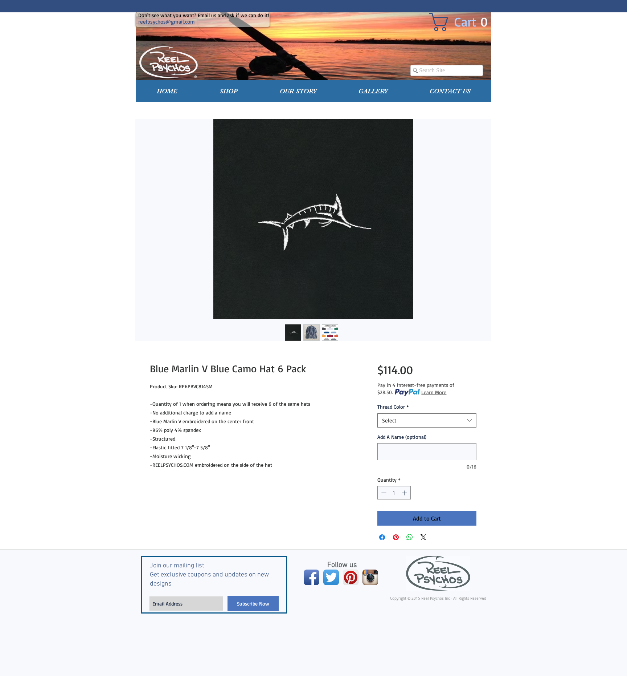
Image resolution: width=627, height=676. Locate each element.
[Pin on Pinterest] (396, 537)
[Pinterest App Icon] (350, 577)
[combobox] (426, 420)
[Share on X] (423, 537)
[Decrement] (383, 492)
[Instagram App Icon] (370, 577)
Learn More (433, 392)
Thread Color (393, 407)
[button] (228, 91)
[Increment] (405, 492)
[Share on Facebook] (382, 537)
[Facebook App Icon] (311, 577)
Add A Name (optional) (401, 437)
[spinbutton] (394, 492)
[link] (464, 22)
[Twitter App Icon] (331, 577)
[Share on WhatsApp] (409, 537)
